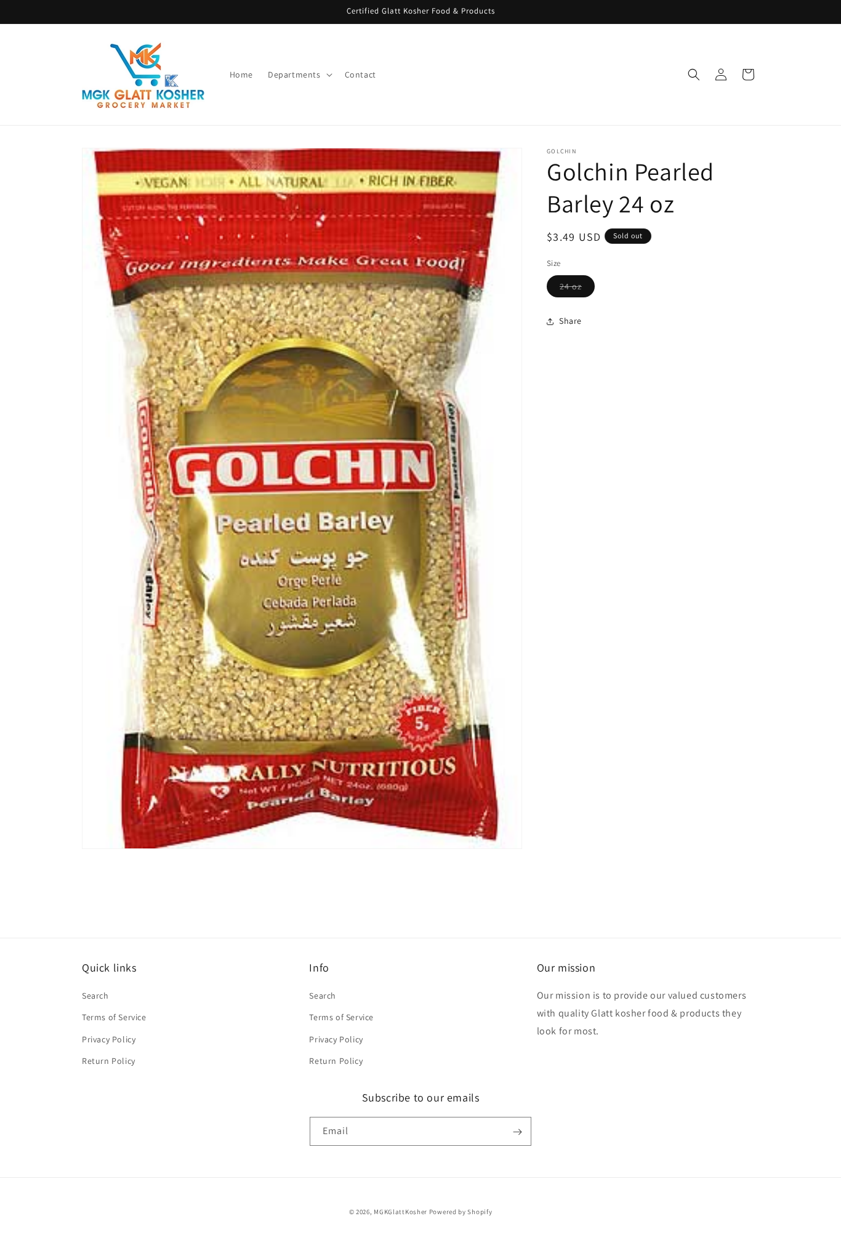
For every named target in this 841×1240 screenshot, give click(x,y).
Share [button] (570, 320)
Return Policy (108, 1060)
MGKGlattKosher (400, 1211)
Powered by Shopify (461, 1211)
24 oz (577, 288)
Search (95, 995)
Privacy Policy (108, 1039)
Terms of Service (114, 1017)
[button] (298, 74)
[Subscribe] (517, 1131)
